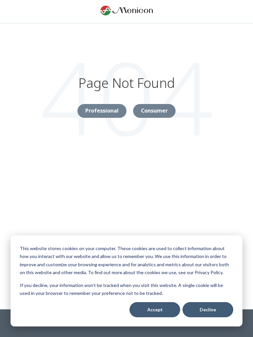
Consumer (154, 110)
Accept (155, 309)
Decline (208, 309)
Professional (102, 110)
